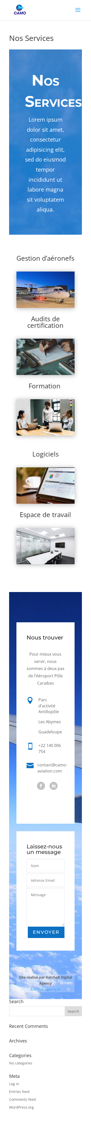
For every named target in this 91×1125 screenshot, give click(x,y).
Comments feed (22, 1099)
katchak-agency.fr (45, 989)
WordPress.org (21, 1107)
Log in (14, 1083)
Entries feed (19, 1091)
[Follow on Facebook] (41, 786)
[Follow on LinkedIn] (54, 786)
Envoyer (46, 932)
